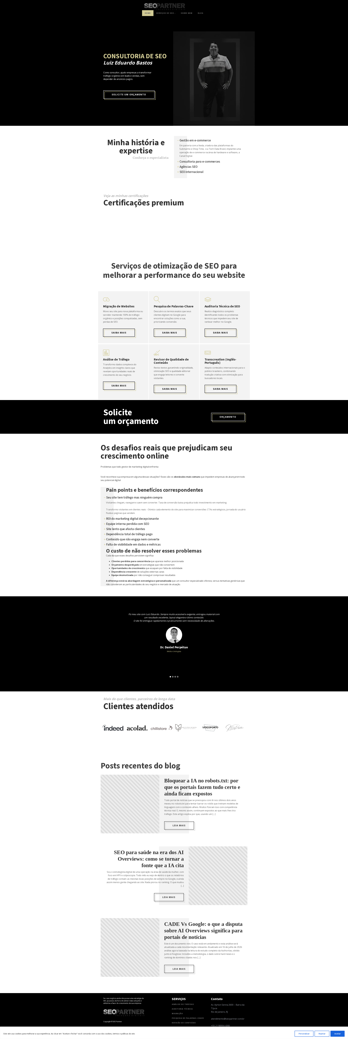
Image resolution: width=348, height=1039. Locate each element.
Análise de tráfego (183, 1004)
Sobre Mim (186, 13)
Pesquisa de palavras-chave (188, 1018)
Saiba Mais (220, 332)
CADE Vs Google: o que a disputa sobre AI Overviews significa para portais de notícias (203, 930)
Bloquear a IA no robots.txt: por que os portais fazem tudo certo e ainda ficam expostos (202, 787)
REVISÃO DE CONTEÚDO (184, 1023)
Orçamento (228, 416)
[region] (174, 1033)
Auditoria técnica (182, 1009)
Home (148, 13)
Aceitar (337, 1033)
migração (177, 1013)
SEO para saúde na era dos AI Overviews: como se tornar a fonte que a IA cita (149, 858)
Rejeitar (322, 1033)
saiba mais (169, 332)
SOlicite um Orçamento (129, 94)
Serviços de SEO (165, 13)
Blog (200, 13)
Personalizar (304, 1033)
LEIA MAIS (179, 825)
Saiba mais (118, 332)
